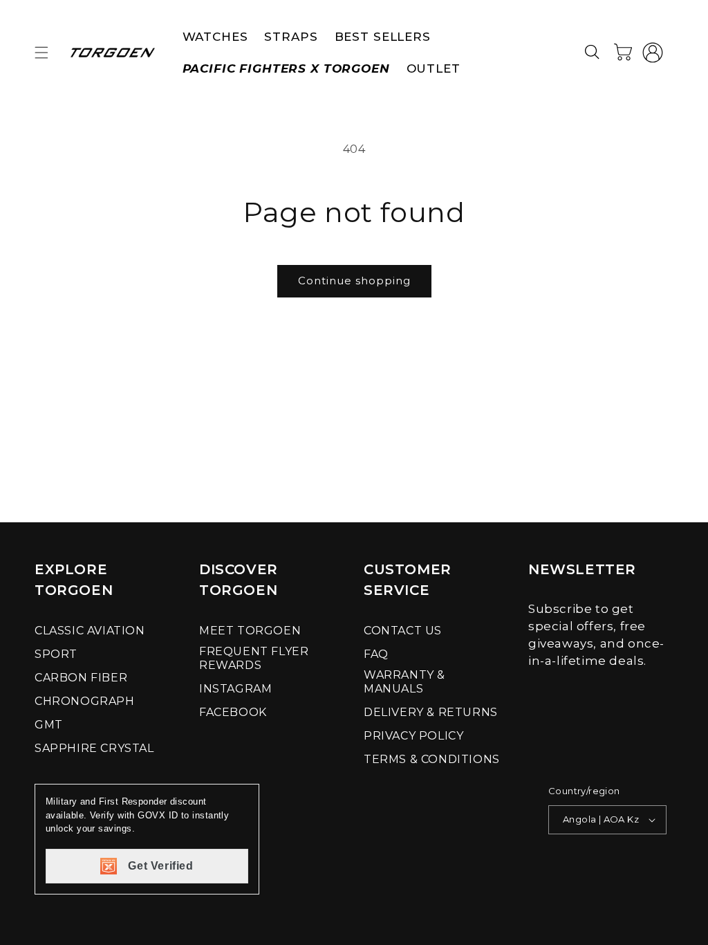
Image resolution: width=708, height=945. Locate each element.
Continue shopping (354, 280)
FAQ (376, 654)
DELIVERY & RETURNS (431, 712)
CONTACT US (403, 630)
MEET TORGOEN (250, 630)
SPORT (56, 654)
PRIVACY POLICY (413, 735)
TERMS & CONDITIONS (432, 759)
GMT (49, 724)
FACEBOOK (233, 712)
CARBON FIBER (81, 677)
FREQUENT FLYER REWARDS (253, 658)
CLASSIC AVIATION (90, 630)
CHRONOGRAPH (85, 701)
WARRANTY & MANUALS (404, 681)
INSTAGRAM (235, 688)
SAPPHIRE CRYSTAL (94, 748)
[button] (41, 52)
